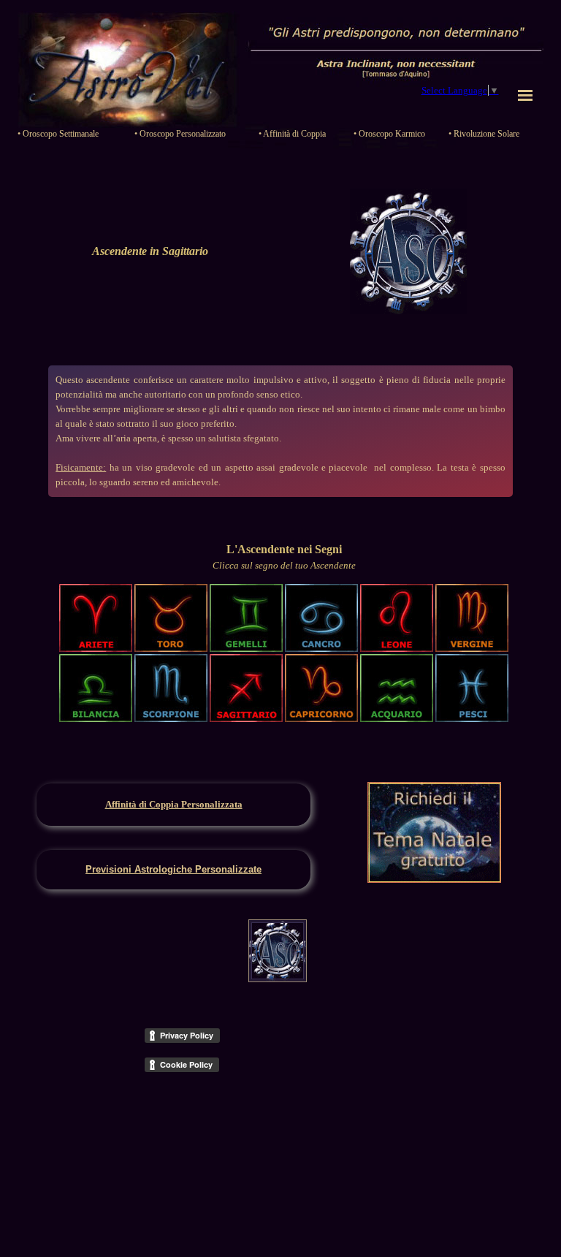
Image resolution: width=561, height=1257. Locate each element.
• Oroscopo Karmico (389, 134)
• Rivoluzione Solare (484, 134)
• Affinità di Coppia (292, 134)
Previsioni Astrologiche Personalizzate (173, 869)
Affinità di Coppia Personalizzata (174, 804)
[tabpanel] (149, 251)
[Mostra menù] (525, 95)
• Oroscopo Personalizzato (180, 134)
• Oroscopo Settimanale (58, 134)
